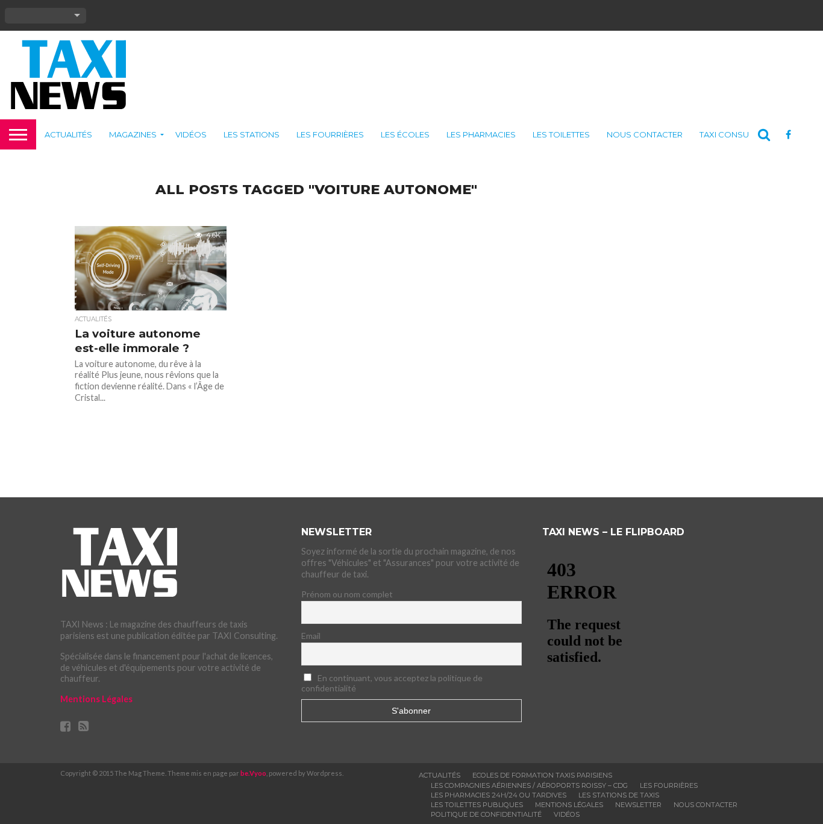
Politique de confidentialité (486, 814)
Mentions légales (569, 804)
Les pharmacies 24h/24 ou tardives (498, 795)
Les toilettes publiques (477, 804)
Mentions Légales (96, 699)
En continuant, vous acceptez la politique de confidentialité (392, 683)
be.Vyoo (253, 773)
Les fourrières (330, 134)
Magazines (133, 134)
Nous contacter (645, 134)
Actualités (68, 134)
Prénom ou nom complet (347, 594)
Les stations (252, 134)
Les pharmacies (481, 134)
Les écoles (405, 134)
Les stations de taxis (618, 795)
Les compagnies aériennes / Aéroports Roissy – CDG (529, 785)
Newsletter (638, 804)
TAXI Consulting (735, 134)
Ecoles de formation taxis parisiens (542, 775)
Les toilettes (561, 134)
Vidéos (191, 134)
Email (311, 636)
